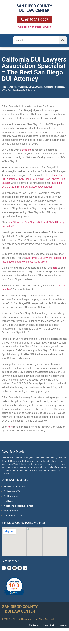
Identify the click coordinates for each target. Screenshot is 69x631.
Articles (13, 86)
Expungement (11, 510)
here (54, 267)
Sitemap (63, 625)
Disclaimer (34, 625)
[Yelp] (25, 568)
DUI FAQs (8, 501)
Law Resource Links (14, 515)
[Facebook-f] (4, 568)
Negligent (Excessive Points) (18, 505)
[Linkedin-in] (19, 568)
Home (5, 86)
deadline (26, 149)
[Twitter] (9, 568)
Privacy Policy (49, 625)
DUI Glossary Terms (14, 491)
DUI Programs (11, 496)
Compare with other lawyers (34, 26)
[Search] (63, 40)
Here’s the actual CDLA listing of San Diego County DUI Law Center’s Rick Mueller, (33, 179)
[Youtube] (14, 568)
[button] (6, 40)
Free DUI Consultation (15, 486)
